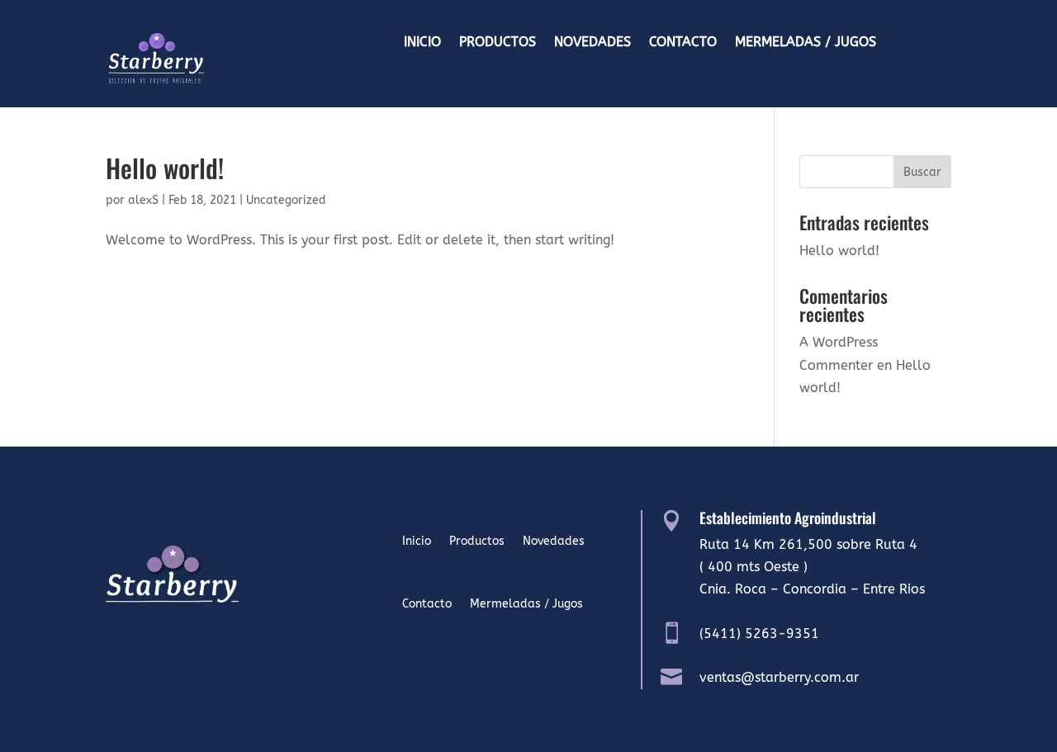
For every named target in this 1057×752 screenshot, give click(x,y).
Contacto (683, 43)
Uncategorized (286, 200)
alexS (143, 200)
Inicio (422, 43)
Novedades (592, 43)
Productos (497, 43)
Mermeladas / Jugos (805, 43)
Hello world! (165, 168)
